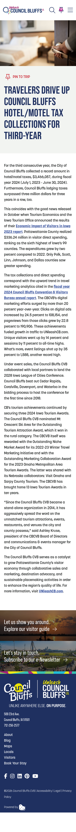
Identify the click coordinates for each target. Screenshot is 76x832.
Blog (7, 740)
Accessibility (44, 791)
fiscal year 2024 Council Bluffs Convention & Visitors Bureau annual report (37, 292)
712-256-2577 (11, 725)
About (8, 735)
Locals (9, 752)
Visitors (9, 758)
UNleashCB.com (51, 591)
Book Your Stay (15, 763)
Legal (57, 791)
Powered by (11, 807)
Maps (8, 746)
